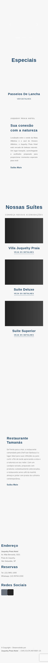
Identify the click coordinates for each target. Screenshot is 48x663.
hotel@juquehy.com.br (10, 579)
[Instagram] (10, 592)
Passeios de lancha (24, 94)
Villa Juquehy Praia (24, 248)
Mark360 (29, 648)
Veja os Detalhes (24, 252)
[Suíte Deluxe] (24, 272)
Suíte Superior (24, 331)
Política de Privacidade (21, 658)
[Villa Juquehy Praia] (24, 230)
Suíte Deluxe (24, 289)
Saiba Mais (16, 167)
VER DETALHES (24, 99)
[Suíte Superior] (24, 313)
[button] (6, 83)
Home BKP (6, 658)
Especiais (24, 60)
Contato (35, 658)
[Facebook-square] (4, 592)
